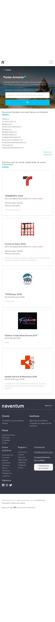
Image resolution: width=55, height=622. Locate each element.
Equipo (5, 460)
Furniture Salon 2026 (15, 244)
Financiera (7, 145)
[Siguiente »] (27, 102)
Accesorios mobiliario (12, 140)
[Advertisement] (27, 29)
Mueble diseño (9, 135)
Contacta (6, 463)
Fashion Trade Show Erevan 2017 (21, 336)
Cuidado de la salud (11, 137)
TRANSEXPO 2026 (14, 196)
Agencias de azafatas (39, 421)
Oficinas (5, 465)
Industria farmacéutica (13, 148)
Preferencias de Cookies (43, 467)
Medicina (7, 124)
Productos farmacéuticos (14, 142)
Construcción (9, 121)
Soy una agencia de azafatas (22, 459)
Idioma (48, 406)
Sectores (6, 438)
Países (4, 443)
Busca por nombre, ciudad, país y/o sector (22, 90)
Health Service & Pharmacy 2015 (21, 377)
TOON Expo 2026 (13, 294)
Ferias (5, 431)
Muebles (6, 129)
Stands (5, 416)
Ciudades (6, 440)
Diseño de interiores (11, 127)
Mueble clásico (9, 132)
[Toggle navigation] (51, 62)
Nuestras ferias (8, 435)
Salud (5, 119)
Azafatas (34, 416)
